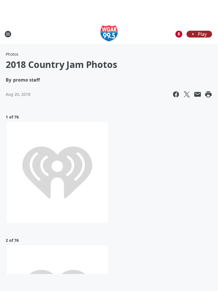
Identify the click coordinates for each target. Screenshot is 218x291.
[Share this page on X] (187, 94)
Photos (12, 54)
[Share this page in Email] (198, 94)
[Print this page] (208, 94)
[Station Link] (109, 34)
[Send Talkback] (178, 34)
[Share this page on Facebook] (176, 94)
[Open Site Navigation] (8, 34)
